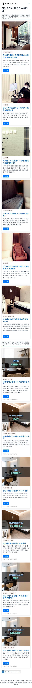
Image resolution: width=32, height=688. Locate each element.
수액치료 (5, 105)
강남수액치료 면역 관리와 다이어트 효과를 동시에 (16, 109)
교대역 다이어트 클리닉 (9, 433)
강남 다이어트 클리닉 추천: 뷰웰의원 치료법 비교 (15, 597)
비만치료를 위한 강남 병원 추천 (14, 543)
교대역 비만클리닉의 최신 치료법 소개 (16, 382)
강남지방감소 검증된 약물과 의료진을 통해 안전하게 (16, 267)
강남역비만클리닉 (8, 52)
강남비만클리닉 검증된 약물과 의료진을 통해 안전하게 (16, 56)
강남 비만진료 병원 (8, 540)
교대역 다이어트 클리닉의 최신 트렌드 (16, 437)
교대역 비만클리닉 (8, 379)
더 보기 (6, 70)
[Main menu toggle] (28, 3)
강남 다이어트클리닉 (8, 647)
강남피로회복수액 (8, 210)
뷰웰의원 (5, 263)
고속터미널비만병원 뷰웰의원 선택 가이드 (15, 320)
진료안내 (5, 157)
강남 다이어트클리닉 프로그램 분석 (16, 650)
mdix (16, 684)
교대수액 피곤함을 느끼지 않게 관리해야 (16, 214)
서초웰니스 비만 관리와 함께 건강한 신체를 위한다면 (16, 162)
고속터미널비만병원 (8, 316)
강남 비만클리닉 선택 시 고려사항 (15, 491)
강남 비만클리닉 (7, 488)
